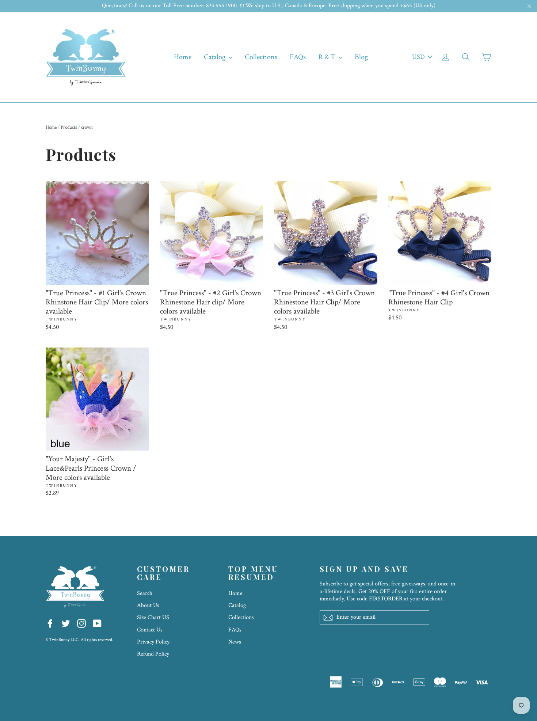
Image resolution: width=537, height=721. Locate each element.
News (234, 642)
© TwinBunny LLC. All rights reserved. (79, 639)
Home (182, 57)
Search (144, 593)
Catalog (215, 57)
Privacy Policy (153, 642)
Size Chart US (153, 617)
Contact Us (150, 630)
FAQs (298, 57)
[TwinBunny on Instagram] (81, 622)
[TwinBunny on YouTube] (97, 622)
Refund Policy (153, 654)
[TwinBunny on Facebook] (50, 622)
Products (69, 127)
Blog (361, 57)
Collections (261, 57)
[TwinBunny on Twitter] (65, 622)
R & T (327, 57)
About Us (148, 605)
